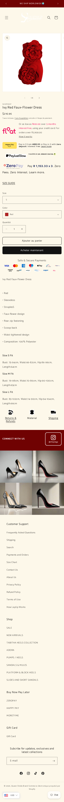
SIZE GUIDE (8, 183)
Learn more (46, 146)
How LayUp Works (16, 607)
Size (4, 193)
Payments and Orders (18, 555)
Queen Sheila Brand (19, 786)
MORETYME (13, 716)
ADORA (10, 650)
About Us (11, 577)
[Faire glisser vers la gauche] (24, 98)
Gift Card (11, 736)
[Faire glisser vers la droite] (39, 98)
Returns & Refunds (10, 419)
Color (4, 208)
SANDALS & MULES (17, 665)
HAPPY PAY (13, 708)
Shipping (53, 418)
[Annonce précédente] (6, 3)
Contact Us (12, 570)
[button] (6, 17)
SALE (9, 628)
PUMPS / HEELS (15, 658)
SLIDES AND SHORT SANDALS (22, 680)
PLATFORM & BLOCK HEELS (21, 673)
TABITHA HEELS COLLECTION (22, 643)
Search (10, 547)
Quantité (6, 222)
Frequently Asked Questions (21, 533)
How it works (25, 137)
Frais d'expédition (21, 118)
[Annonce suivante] (58, 3)
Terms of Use (14, 600)
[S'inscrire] (53, 761)
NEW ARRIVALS (15, 635)
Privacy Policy (14, 585)
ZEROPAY (12, 701)
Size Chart (12, 562)
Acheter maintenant (32, 250)
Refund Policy (14, 592)
